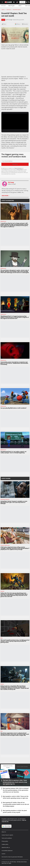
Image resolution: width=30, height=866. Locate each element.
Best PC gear (12, 5)
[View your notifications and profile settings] (13, 2)
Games (3, 9)
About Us (4, 832)
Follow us (18, 24)
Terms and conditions (7, 838)
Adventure (8, 9)
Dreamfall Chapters (17, 9)
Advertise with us (6, 847)
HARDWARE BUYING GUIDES (8, 766)
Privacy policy (5, 841)
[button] (29, 2)
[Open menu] (2, 2)
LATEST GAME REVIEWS (22, 766)
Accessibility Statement (7, 850)
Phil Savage (9, 19)
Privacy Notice (20, 169)
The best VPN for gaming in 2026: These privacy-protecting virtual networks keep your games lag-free (15, 782)
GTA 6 (20, 5)
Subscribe (22, 2)
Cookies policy (5, 844)
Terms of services (18, 168)
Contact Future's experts (7, 835)
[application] (15, 121)
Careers (3, 853)
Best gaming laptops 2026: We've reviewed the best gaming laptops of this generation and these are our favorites (15, 790)
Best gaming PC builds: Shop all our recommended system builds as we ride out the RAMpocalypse (16, 804)
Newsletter (26, 24)
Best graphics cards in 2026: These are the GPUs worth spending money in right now (15, 797)
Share (5, 24)
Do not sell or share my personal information (12, 856)
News (3, 19)
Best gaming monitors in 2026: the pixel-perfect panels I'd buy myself (15, 811)
